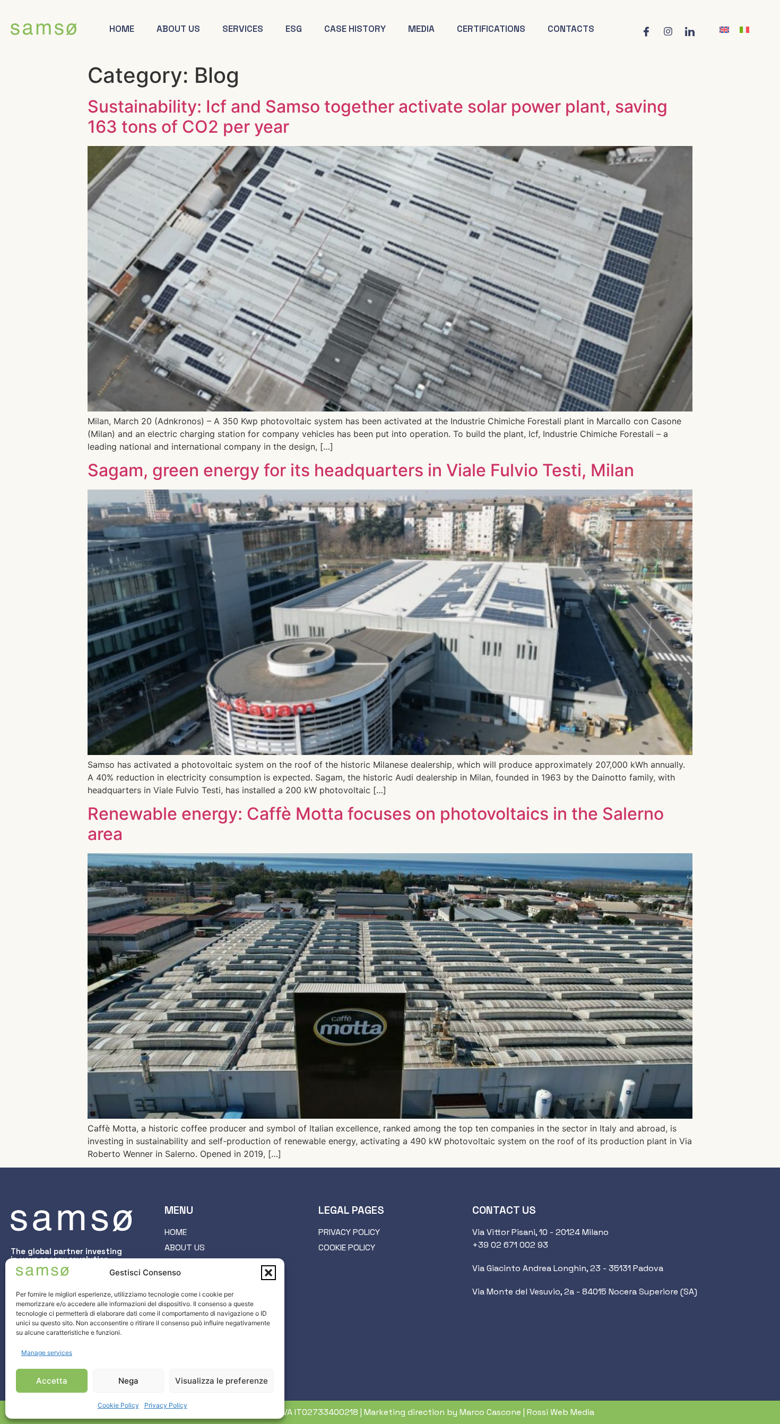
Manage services (46, 1353)
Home (121, 29)
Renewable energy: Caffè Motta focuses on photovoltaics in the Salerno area (376, 823)
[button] (268, 1272)
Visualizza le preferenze (221, 1381)
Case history (355, 29)
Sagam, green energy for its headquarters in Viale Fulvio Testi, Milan (361, 470)
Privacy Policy (165, 1405)
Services (242, 29)
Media (421, 29)
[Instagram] (668, 31)
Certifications (491, 29)
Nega (128, 1381)
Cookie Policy (118, 1405)
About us (178, 29)
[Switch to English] (724, 29)
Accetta (51, 1381)
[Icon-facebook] (646, 31)
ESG (293, 29)
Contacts (571, 29)
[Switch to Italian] (744, 29)
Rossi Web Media (560, 1412)
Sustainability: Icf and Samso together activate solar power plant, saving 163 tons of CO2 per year (378, 116)
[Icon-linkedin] (689, 31)
